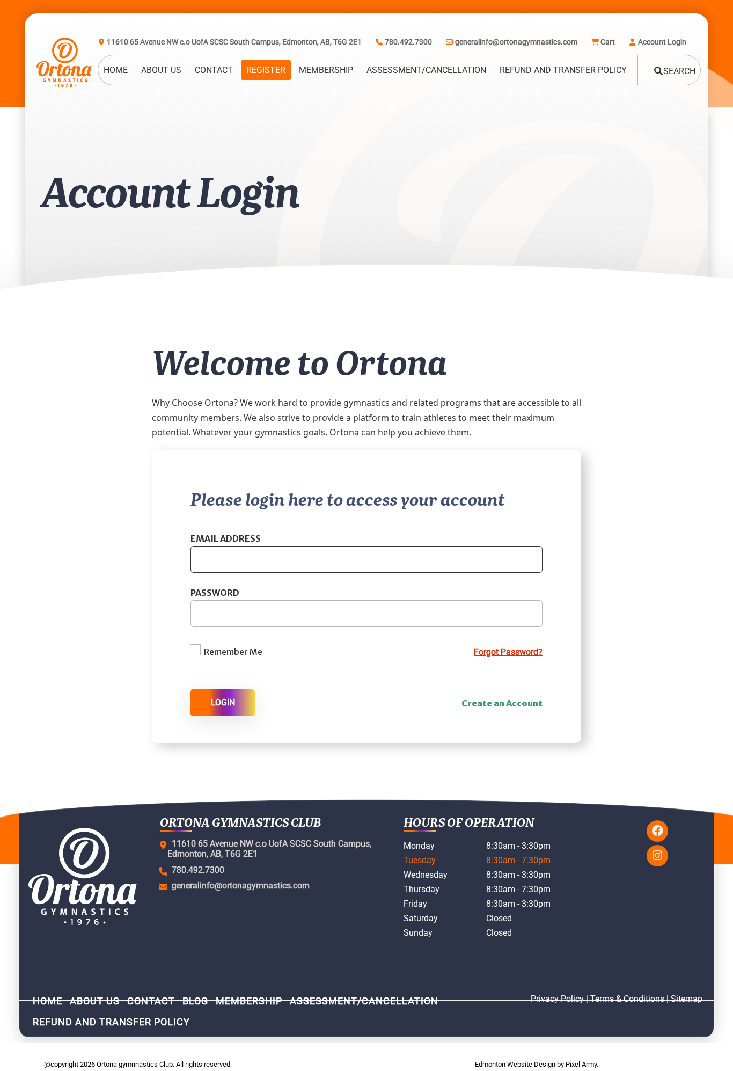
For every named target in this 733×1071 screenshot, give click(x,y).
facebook (657, 831)
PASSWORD (214, 592)
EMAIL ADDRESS (225, 538)
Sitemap (686, 999)
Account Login (662, 42)
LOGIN (223, 702)
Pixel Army (581, 1064)
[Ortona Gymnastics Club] (59, 62)
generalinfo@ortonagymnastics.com (516, 42)
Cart (607, 42)
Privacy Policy (557, 999)
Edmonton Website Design (515, 1064)
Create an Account (502, 703)
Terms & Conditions (627, 999)
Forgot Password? (508, 652)
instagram (657, 855)
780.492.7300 (408, 42)
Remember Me (233, 651)
